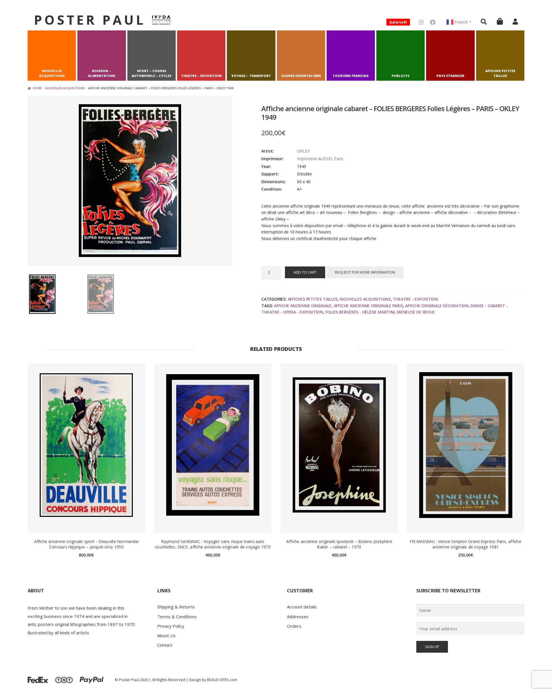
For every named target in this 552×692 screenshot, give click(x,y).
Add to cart (305, 272)
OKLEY (303, 151)
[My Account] (515, 22)
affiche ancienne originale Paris (368, 305)
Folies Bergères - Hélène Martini (360, 312)
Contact (164, 645)
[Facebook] (433, 22)
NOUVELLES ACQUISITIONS (52, 73)
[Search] (484, 22)
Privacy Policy (170, 626)
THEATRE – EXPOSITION (201, 76)
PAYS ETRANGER (450, 76)
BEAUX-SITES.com (222, 679)
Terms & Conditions (177, 616)
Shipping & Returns (176, 607)
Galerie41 (398, 22)
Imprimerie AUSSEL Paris (320, 158)
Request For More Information (365, 272)
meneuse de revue (416, 312)
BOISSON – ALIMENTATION (101, 73)
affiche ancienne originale (302, 305)
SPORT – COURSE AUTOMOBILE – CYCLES (151, 73)
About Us (166, 635)
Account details (302, 607)
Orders (294, 626)
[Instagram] (421, 22)
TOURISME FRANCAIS (351, 76)
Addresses (297, 616)
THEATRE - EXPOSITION (415, 299)
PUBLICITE (400, 76)
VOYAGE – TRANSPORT (251, 76)
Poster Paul (90, 19)
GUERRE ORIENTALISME (301, 76)
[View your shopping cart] (500, 21)
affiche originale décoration (437, 305)
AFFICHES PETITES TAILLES (500, 73)
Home (37, 88)
